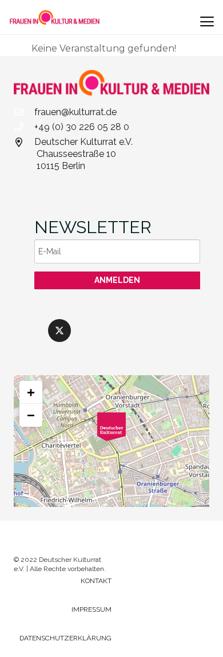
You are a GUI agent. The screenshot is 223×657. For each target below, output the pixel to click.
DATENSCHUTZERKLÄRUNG (65, 638)
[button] (207, 22)
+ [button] (31, 392)
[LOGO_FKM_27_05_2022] (54, 17)
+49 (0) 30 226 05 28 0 (81, 126)
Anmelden (117, 280)
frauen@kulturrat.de (75, 112)
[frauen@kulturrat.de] (24, 112)
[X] (59, 330)
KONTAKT (96, 581)
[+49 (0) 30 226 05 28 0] (24, 127)
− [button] (31, 415)
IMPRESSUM (91, 609)
